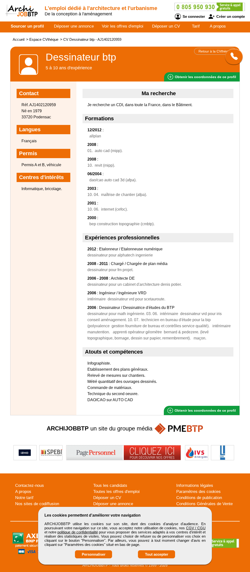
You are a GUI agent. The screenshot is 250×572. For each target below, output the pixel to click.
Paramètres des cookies (198, 491)
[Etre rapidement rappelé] (232, 56)
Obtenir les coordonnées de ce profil (205, 410)
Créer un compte (230, 16)
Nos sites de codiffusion (37, 503)
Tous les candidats (110, 485)
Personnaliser (93, 554)
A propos (218, 26)
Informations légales (194, 485)
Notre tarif (24, 497)
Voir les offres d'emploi (122, 26)
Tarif (196, 26)
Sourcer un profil (27, 26)
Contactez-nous (29, 485)
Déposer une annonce (74, 26)
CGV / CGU (196, 528)
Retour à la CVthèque (215, 51)
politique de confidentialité (77, 532)
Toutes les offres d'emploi (116, 491)
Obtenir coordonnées (205, 77)
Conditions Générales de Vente (204, 503)
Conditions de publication (199, 497)
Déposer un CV (166, 26)
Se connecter (193, 16)
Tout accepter (156, 554)
